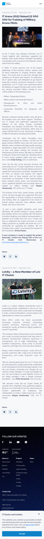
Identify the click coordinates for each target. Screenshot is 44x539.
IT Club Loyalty (20, 465)
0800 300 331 (6, 505)
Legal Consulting (21, 469)
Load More (22, 421)
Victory (18, 479)
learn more (30, 525)
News (31, 462)
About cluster (6, 462)
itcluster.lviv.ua (6, 510)
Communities (6, 473)
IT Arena (18, 482)
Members (5, 469)
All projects (19, 462)
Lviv (3, 476)
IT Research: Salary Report (21, 474)
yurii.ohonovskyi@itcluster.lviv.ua (15, 242)
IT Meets (18, 486)
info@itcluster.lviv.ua (8, 508)
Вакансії (4, 465)
